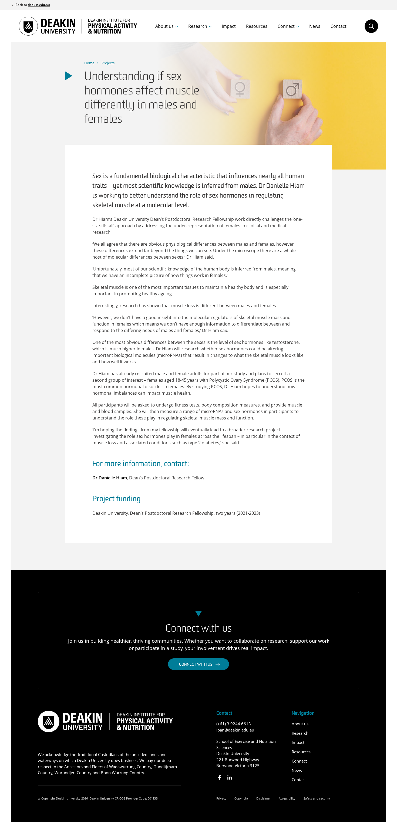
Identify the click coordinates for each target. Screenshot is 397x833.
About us (164, 26)
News (314, 26)
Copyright (241, 798)
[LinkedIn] (229, 777)
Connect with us (196, 665)
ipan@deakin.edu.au (235, 730)
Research (197, 26)
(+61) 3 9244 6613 (233, 723)
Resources (256, 26)
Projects (108, 62)
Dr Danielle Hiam (109, 478)
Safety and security (317, 798)
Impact (229, 26)
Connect (286, 26)
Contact (338, 26)
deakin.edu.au (39, 4)
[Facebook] (219, 777)
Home (89, 62)
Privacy (221, 798)
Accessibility (287, 798)
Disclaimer (263, 798)
